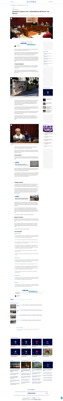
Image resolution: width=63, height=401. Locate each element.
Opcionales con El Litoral (43, 395)
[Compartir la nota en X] (22, 43)
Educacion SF (46, 391)
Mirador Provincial (33, 391)
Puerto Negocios (41, 391)
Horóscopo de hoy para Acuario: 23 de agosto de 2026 (48, 56)
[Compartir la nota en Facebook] (21, 43)
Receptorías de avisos (24, 395)
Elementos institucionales (37, 395)
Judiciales (26, 299)
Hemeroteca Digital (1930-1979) (18, 395)
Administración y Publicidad (30, 395)
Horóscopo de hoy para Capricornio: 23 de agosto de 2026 (48, 58)
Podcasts (30, 391)
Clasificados (24, 391)
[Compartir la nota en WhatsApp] (24, 43)
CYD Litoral (27, 391)
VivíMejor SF (37, 391)
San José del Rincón (16, 299)
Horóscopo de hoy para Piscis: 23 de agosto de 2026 (48, 53)
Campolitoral (16, 391)
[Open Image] (11, 18)
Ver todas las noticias (45, 65)
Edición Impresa (30, 299)
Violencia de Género (22, 299)
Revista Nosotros (20, 391)
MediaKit (48, 395)
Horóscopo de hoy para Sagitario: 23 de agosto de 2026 (48, 61)
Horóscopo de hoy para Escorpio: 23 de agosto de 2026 (48, 63)
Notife (43, 391)
